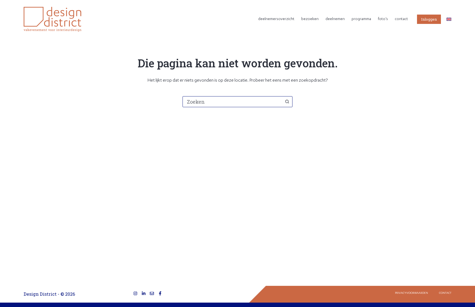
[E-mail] (152, 293)
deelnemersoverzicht (276, 19)
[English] (448, 19)
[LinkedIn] (144, 293)
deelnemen (335, 19)
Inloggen (429, 19)
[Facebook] (160, 293)
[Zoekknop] (287, 101)
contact (401, 19)
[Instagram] (135, 293)
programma (361, 19)
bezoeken (310, 19)
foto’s (383, 19)
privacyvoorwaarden (411, 293)
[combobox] (232, 101)
